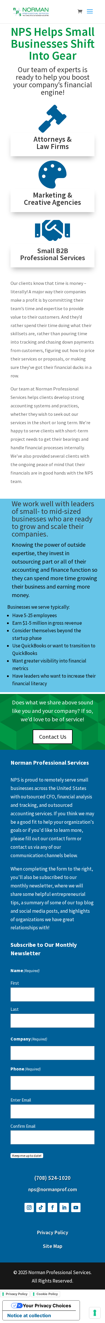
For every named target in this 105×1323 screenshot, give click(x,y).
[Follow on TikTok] (41, 1207)
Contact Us (52, 736)
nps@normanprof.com (52, 1189)
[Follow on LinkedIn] (64, 1207)
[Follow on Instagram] (29, 1207)
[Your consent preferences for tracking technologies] (94, 1312)
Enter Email (20, 1100)
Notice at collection (29, 1315)
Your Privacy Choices (47, 1305)
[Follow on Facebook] (52, 1207)
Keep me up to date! (26, 1155)
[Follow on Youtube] (75, 1207)
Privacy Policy (16, 1294)
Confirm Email (22, 1126)
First (14, 983)
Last (14, 1009)
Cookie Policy (47, 1294)
